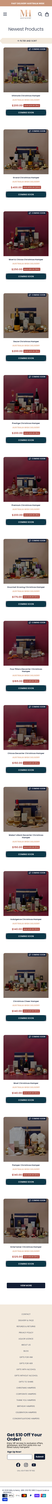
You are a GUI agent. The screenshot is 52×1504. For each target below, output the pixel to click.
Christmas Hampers (26, 1387)
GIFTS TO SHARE (26, 1381)
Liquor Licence (26, 1338)
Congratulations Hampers (26, 1418)
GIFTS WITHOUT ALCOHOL (26, 1375)
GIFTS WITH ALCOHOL (26, 1369)
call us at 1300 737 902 (26, 1471)
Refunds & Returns (26, 1326)
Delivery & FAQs (26, 1320)
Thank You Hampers (26, 1400)
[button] (5, 14)
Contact (26, 1314)
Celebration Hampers (26, 1412)
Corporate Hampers (26, 1394)
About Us (26, 1344)
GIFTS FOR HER (26, 1363)
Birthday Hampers (26, 1406)
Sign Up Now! (14, 1451)
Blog (26, 1351)
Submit (40, 1456)
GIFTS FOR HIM (26, 1357)
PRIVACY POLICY (26, 1332)
